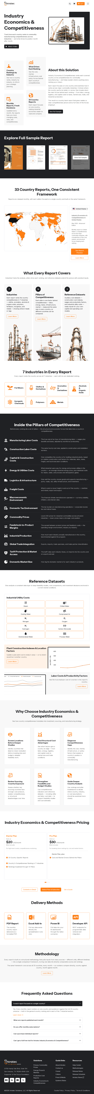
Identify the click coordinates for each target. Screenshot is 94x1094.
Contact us (59, 1068)
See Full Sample (56, 112)
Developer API (80, 923)
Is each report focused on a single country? (29, 1003)
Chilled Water (64, 606)
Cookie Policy (59, 1090)
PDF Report (12, 923)
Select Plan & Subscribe (51, 889)
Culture (58, 1074)
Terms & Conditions (83, 1090)
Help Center (77, 1065)
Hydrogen (25, 629)
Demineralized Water (26, 637)
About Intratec (60, 1065)
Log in (81, 3)
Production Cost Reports (39, 1077)
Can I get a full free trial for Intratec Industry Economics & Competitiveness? (41, 1040)
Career (58, 1071)
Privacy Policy (70, 1090)
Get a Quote (68, 889)
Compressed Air (64, 614)
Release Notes (78, 1071)
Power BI (55, 923)
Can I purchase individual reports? (25, 1034)
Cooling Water (26, 614)
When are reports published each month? (28, 1020)
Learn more (17, 1015)
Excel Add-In (35, 923)
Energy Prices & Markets (39, 1071)
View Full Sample (80, 157)
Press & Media (60, 1077)
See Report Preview (80, 252)
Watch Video (12, 46)
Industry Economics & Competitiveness (41, 1082)
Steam (26, 606)
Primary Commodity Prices (40, 1066)
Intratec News (78, 1077)
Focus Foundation (23, 1074)
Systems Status (61, 1080)
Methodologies (78, 1068)
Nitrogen (26, 621)
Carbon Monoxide (64, 629)
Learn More (79, 258)
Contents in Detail (29, 889)
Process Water (64, 637)
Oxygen (64, 621)
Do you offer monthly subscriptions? (26, 1027)
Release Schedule (79, 1074)
